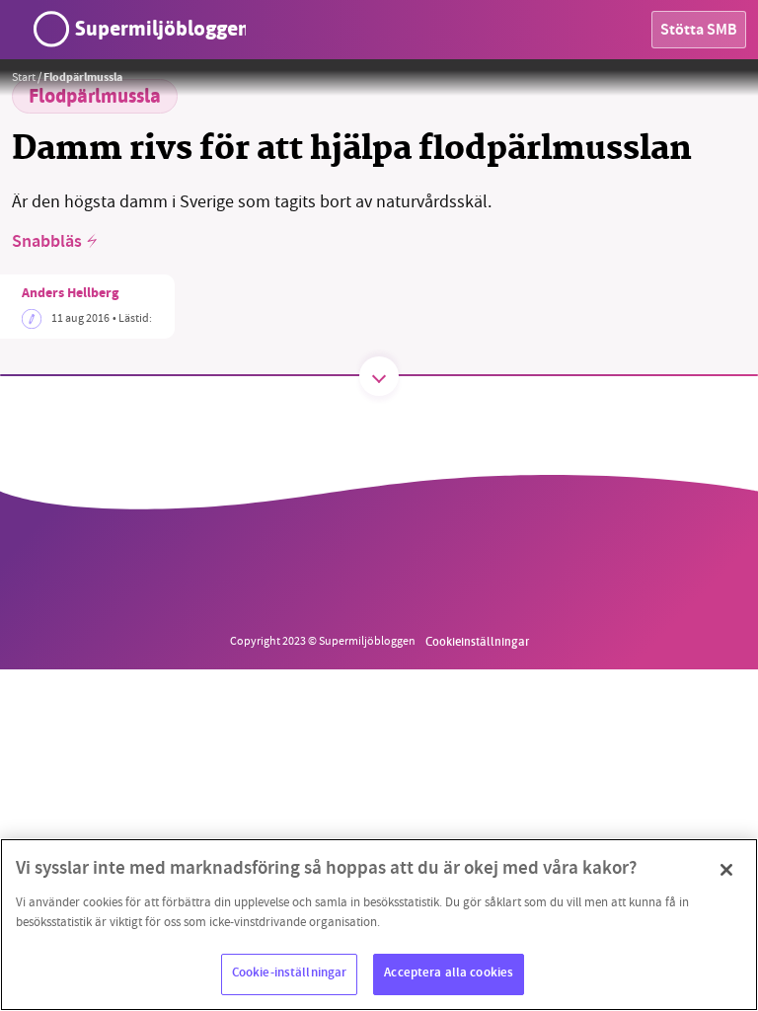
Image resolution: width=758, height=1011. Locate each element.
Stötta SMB (698, 31)
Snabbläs (47, 243)
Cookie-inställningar (289, 973)
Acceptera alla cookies (448, 973)
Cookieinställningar (477, 641)
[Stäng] (726, 870)
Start (24, 77)
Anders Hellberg (70, 294)
